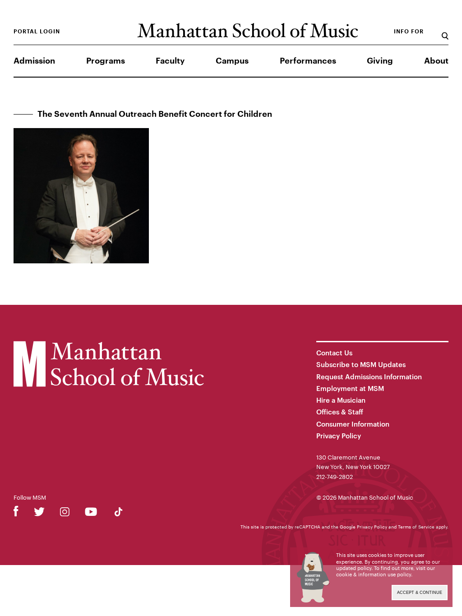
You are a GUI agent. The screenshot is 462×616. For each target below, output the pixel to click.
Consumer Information (352, 424)
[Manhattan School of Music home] (248, 30)
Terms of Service (416, 526)
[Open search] (445, 31)
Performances (308, 61)
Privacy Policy (338, 436)
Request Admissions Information (369, 376)
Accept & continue (419, 592)
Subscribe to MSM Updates (361, 364)
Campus (232, 61)
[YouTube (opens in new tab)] (91, 513)
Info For (409, 31)
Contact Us (334, 353)
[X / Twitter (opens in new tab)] (39, 513)
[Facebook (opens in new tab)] (16, 513)
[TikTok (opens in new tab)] (118, 513)
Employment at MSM (350, 388)
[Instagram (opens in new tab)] (64, 513)
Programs (105, 61)
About (436, 61)
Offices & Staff (339, 412)
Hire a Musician (340, 400)
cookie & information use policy (373, 574)
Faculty (170, 61)
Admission (34, 61)
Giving (380, 61)
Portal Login (37, 31)
